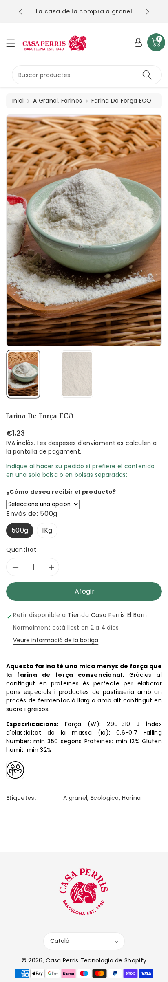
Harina (131, 798)
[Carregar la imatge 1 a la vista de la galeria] (23, 374)
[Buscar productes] (147, 75)
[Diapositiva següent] (148, 11)
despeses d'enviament (81, 443)
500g (19, 530)
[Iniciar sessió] (138, 42)
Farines (71, 101)
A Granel (45, 101)
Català (59, 941)
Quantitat (21, 550)
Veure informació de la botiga (55, 640)
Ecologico (105, 798)
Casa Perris (62, 960)
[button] (14, 43)
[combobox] (86, 75)
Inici (18, 101)
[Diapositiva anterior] (20, 11)
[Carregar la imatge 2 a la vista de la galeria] (77, 374)
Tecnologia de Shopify (113, 960)
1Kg (47, 530)
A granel (75, 798)
